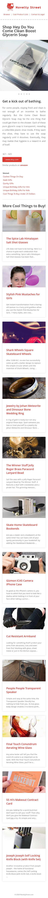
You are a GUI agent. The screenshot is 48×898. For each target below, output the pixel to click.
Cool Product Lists (20, 14)
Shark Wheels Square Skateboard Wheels (19, 352)
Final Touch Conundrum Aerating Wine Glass (21, 746)
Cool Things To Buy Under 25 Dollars (19, 193)
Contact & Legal (38, 14)
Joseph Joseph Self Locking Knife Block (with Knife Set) (23, 857)
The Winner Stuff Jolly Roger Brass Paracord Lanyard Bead (20, 469)
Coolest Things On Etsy (13, 176)
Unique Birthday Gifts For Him (16, 187)
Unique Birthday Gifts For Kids (16, 190)
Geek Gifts (7, 180)
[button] (12, 159)
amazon (24, 165)
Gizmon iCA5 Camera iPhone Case (19, 582)
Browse (7, 14)
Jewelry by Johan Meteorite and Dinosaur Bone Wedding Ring (23, 409)
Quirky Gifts (8, 183)
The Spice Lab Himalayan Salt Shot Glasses (22, 240)
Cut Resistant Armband (21, 636)
